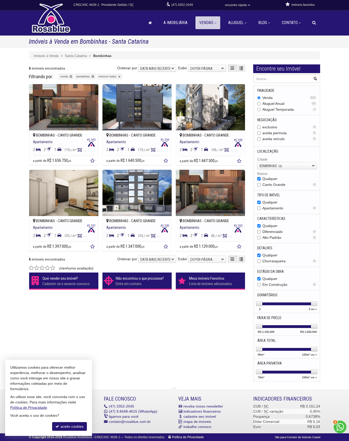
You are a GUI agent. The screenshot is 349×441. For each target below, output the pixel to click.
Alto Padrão (289, 237)
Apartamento (289, 208)
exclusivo (289, 127)
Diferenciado (289, 232)
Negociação (267, 120)
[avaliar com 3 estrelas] (42, 267)
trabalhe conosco (197, 427)
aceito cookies (72, 426)
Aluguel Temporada (289, 109)
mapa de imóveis (197, 422)
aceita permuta (289, 133)
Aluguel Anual (289, 103)
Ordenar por (127, 68)
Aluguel (235, 22)
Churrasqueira (289, 261)
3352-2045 (182, 5)
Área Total (266, 340)
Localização (267, 151)
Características (271, 219)
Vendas (206, 22)
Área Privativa (269, 363)
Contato (290, 22)
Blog (262, 22)
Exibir (182, 68)
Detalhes (264, 248)
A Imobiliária (176, 22)
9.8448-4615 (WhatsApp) (133, 411)
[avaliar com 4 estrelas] (47, 267)
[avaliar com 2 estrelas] (36, 267)
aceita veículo (289, 139)
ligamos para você (123, 416)
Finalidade (265, 90)
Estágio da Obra (270, 271)
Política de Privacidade (188, 437)
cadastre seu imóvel (199, 416)
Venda (289, 98)
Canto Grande (289, 185)
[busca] (314, 22)
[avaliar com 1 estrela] (31, 267)
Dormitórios (267, 295)
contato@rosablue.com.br (130, 422)
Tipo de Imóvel (268, 195)
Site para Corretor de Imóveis (297, 437)
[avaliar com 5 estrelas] (52, 267)
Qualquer (269, 179)
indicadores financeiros (202, 411)
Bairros (262, 174)
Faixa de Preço (269, 318)
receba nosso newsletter (203, 406)
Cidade (262, 159)
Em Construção (289, 284)
